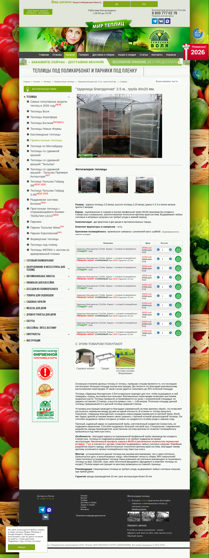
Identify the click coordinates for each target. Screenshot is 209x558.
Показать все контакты (163, 16)
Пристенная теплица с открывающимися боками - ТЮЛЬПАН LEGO (48, 212)
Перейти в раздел (139, 509)
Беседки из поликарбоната (42, 289)
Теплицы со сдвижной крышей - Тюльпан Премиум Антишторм (49, 173)
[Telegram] (155, 21)
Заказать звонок (136, 525)
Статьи (144, 54)
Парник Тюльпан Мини (45, 227)
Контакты (157, 54)
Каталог (70, 54)
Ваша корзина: (167, 81)
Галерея (84, 54)
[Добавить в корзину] (178, 250)
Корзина (171, 54)
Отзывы (57, 54)
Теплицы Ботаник (41, 123)
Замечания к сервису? (37, 12)
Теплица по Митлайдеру (46, 146)
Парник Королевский (44, 233)
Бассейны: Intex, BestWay (41, 328)
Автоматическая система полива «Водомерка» (125, 371)
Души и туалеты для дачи (41, 314)
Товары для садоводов (40, 295)
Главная (44, 54)
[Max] (167, 21)
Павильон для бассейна (40, 282)
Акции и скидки (127, 54)
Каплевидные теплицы (45, 134)
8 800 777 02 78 (164, 13)
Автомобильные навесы (40, 276)
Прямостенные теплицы (64, 82)
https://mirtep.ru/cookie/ (30, 541)
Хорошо (21, 547)
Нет (144, 4)
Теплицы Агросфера (43, 117)
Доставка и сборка (103, 54)
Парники (35, 221)
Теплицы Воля (39, 111)
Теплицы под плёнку (43, 244)
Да (116, 4)
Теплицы (47, 82)
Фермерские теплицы (44, 238)
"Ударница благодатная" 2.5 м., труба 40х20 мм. (97, 82)
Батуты (30, 321)
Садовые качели (35, 302)
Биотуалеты (33, 334)
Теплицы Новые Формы (45, 128)
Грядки (105, 368)
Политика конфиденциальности (90, 515)
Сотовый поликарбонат (40, 260)
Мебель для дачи (36, 308)
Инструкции (33, 340)
